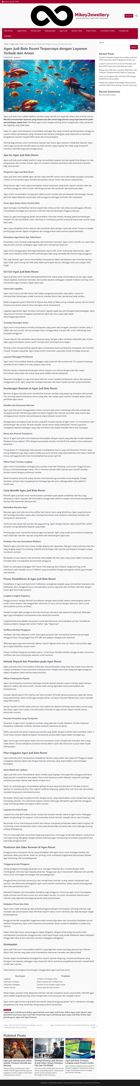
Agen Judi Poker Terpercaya (34, 1015)
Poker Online (91, 31)
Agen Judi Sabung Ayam (56, 1015)
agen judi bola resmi (41, 1012)
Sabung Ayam (50, 31)
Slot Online (8, 31)
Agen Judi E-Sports (79, 1012)
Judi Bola (7, 36)
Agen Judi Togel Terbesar (26, 1017)
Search (101, 42)
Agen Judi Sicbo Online (76, 1015)
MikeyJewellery (92, 14)
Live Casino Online (107, 31)
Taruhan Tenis (76, 31)
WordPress (95, 1083)
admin (18, 57)
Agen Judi (63, 31)
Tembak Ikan (124, 31)
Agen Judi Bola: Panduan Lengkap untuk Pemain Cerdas (79, 1061)
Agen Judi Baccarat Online (21, 1012)
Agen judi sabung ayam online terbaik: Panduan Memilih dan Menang (17, 1063)
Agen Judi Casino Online (60, 1012)
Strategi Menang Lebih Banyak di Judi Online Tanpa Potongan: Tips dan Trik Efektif (49, 1063)
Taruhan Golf (36, 31)
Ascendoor (79, 1083)
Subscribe (129, 16)
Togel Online (22, 31)
